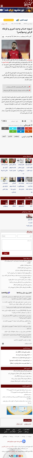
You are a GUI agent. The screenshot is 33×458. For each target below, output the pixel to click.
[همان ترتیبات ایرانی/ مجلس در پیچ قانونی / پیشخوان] (20, 160)
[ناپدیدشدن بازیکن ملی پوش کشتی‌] (4, 179)
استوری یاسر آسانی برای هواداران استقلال (21, 285)
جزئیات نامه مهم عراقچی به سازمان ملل (21, 186)
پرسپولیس (29, 60)
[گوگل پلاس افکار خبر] (20, 456)
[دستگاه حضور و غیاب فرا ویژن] (19, 414)
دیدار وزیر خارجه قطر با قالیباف (23, 268)
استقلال (14, 206)
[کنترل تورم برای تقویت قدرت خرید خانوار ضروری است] (28, 160)
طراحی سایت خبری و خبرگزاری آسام (14, 441)
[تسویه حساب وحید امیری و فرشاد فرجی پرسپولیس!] (20, 131)
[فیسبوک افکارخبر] (17, 456)
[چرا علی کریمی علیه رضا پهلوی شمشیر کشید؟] (12, 160)
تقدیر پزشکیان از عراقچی (25, 265)
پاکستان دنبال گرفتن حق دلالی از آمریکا (4, 168)
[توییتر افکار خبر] (15, 456)
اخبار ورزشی (21, 206)
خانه (6, 24)
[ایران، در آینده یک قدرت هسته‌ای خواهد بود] (28, 179)
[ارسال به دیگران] (4, 121)
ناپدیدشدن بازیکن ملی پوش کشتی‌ (5, 186)
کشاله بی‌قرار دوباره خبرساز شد (23, 355)
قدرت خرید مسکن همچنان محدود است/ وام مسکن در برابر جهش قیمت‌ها (17, 402)
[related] (3, 37)
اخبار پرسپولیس (27, 424)
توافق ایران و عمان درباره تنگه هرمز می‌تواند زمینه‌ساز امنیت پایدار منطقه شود (17, 398)
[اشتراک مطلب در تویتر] (13, 128)
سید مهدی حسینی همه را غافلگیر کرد (22, 376)
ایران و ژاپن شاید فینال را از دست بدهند (21, 358)
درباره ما (30, 436)
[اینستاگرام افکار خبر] (12, 456)
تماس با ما (17, 436)
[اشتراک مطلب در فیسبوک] (20, 128)
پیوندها (11, 436)
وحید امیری (6, 62)
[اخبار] (28, 202)
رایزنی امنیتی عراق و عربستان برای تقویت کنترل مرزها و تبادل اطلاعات (17, 262)
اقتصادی (8, 430)
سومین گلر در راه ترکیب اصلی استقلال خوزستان (20, 381)
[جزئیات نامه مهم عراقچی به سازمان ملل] (20, 179)
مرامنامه (23, 436)
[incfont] (25, 121)
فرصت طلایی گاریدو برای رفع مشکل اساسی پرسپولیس (17, 87)
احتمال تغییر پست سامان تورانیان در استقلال (20, 363)
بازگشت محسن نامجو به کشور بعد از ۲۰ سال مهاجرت (19, 280)
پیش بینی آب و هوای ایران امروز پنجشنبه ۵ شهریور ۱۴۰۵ (18, 390)
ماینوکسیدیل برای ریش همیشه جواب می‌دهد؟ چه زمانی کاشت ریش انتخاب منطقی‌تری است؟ (16, 276)
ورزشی (3, 24)
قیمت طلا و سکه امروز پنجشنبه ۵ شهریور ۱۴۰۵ (20, 392)
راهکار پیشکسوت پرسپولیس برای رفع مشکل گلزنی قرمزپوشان (16, 90)
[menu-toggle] (2, 6)
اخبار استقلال (19, 424)
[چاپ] (6, 121)
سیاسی (19, 430)
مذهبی (6, 432)
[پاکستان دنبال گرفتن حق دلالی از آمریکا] (4, 160)
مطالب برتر (28, 198)
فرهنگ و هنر (13, 432)
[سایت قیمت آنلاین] (16, 20)
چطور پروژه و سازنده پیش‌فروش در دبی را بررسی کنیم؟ (19, 273)
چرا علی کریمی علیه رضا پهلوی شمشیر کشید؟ (12, 168)
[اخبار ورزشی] (20, 202)
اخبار (31, 206)
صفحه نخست (26, 430)
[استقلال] (12, 202)
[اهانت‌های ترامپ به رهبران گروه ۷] (29, 216)
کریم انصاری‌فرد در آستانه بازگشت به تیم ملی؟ (19, 360)
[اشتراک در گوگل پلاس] (28, 128)
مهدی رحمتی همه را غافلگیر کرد (23, 352)
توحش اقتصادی (27, 395)
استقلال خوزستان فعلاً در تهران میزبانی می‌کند (20, 379)
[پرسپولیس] (4, 202)
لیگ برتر (10, 136)
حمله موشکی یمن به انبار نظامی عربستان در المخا (20, 282)
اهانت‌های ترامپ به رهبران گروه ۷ (29, 223)
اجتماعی (20, 432)
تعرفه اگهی (5, 436)
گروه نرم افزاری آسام (13, 451)
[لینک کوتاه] (2, 121)
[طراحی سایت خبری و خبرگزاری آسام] (24, 442)
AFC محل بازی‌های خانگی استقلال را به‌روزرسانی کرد (19, 287)
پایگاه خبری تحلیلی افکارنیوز (8, 447)
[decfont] (22, 121)
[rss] (22, 456)
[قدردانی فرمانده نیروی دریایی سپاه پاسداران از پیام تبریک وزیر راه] (12, 179)
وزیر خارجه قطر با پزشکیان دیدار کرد (22, 270)
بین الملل (26, 432)
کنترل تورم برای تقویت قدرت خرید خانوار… (28, 168)
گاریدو (4, 136)
